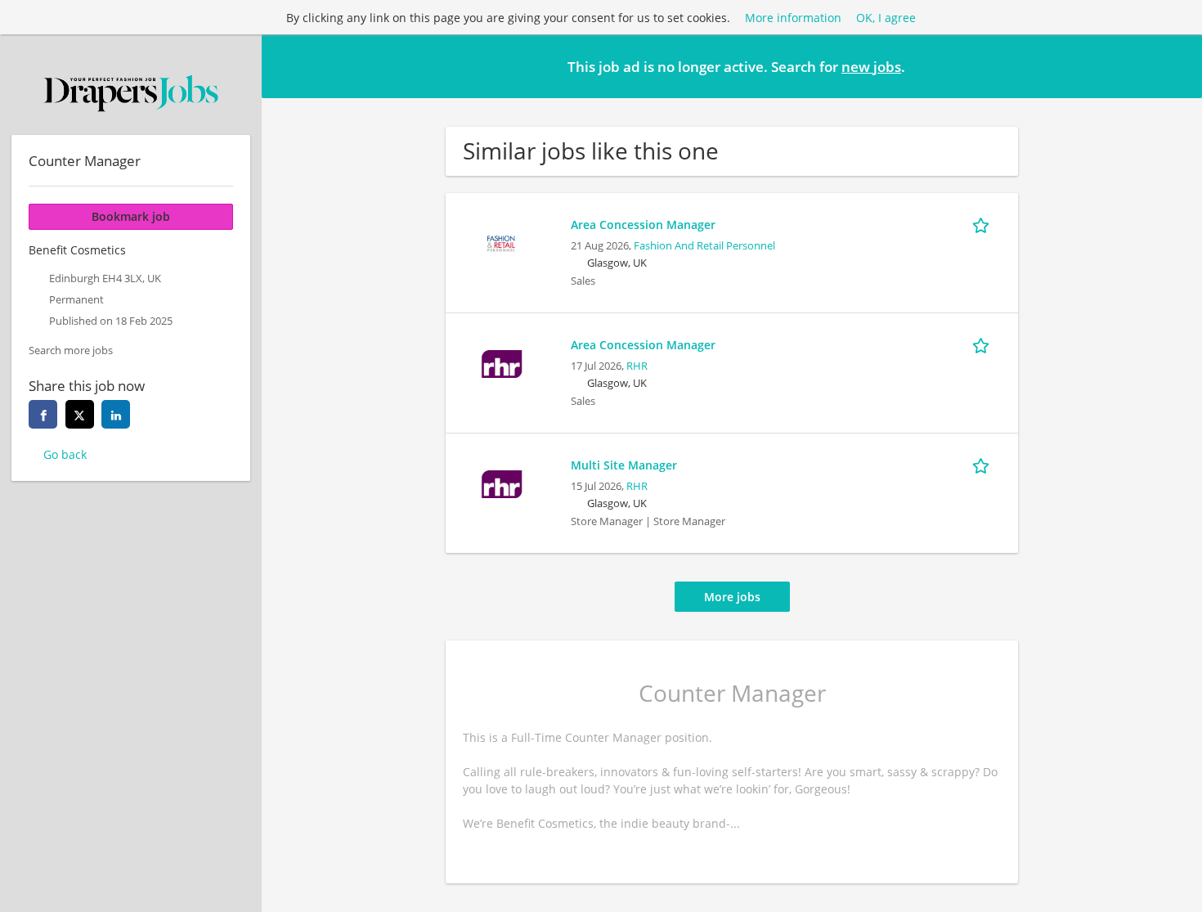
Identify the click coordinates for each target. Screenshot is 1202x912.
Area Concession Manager (643, 224)
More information (793, 17)
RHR (637, 366)
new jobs (871, 66)
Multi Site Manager (624, 465)
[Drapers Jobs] (130, 93)
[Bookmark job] (983, 224)
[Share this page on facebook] (43, 414)
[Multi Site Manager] (501, 482)
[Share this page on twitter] (79, 414)
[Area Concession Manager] (501, 241)
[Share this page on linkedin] (115, 414)
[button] (1176, 65)
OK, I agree (886, 17)
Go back (65, 454)
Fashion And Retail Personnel (704, 246)
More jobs (732, 596)
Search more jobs (71, 350)
